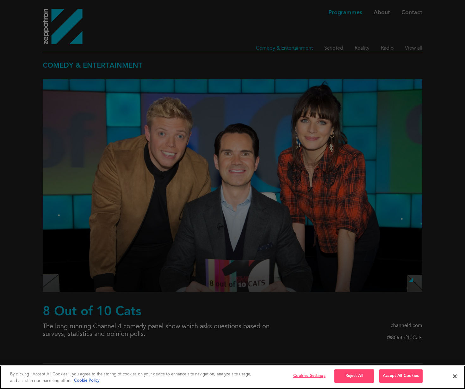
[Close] (455, 376)
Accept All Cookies (401, 376)
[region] (232, 377)
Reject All (354, 376)
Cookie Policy (87, 381)
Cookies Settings (309, 376)
